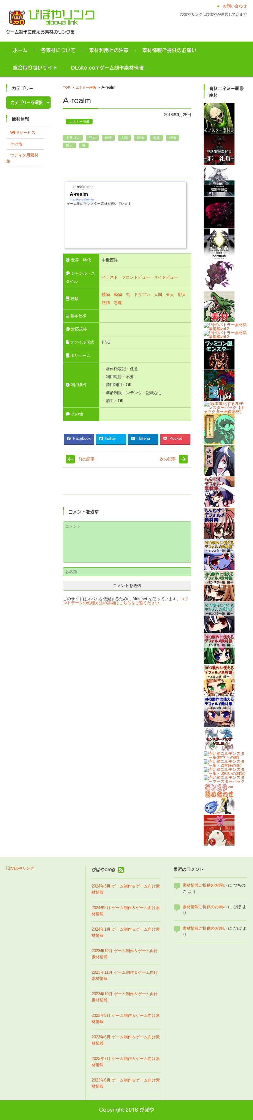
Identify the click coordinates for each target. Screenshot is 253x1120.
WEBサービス (22, 132)
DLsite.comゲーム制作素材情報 (107, 67)
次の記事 (168, 459)
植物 (172, 137)
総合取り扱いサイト (35, 67)
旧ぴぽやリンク (20, 868)
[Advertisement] (135, 165)
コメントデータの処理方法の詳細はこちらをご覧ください (126, 600)
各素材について (58, 50)
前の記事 (86, 459)
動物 (140, 137)
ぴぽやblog (103, 870)
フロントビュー (136, 277)
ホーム (20, 50)
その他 (16, 144)
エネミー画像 (86, 87)
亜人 (92, 137)
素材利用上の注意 (109, 50)
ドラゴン (73, 137)
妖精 (108, 137)
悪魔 (156, 137)
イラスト (110, 277)
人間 (124, 137)
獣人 (69, 145)
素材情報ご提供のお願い (169, 50)
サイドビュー (166, 277)
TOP (66, 87)
